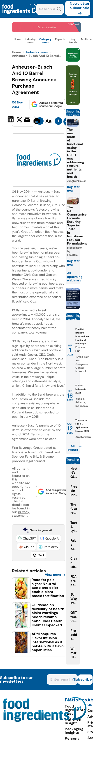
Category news (45, 41)
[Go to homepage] (44, 720)
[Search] (59, 9)
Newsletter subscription (80, 5)
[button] (26, 538)
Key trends (73, 41)
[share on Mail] (27, 120)
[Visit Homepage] (20, 16)
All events (72, 447)
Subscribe (85, 679)
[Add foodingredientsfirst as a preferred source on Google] (47, 104)
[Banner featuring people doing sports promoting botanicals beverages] (73, 103)
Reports (60, 39)
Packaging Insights (74, 731)
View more (53, 574)
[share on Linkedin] (11, 120)
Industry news (30, 41)
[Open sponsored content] (46, 31)
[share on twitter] (19, 120)
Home (17, 39)
